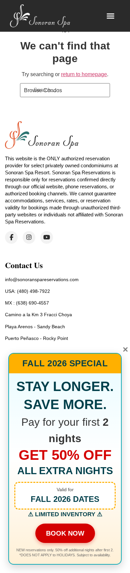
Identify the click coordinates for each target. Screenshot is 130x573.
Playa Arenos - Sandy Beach (35, 326)
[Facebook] (11, 237)
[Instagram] (29, 237)
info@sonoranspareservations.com (42, 279)
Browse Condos (43, 90)
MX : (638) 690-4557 (27, 303)
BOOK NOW (65, 533)
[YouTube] (46, 237)
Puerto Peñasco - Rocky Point (36, 338)
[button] (110, 16)
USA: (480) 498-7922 (27, 291)
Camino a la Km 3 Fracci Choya (38, 314)
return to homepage (84, 74)
